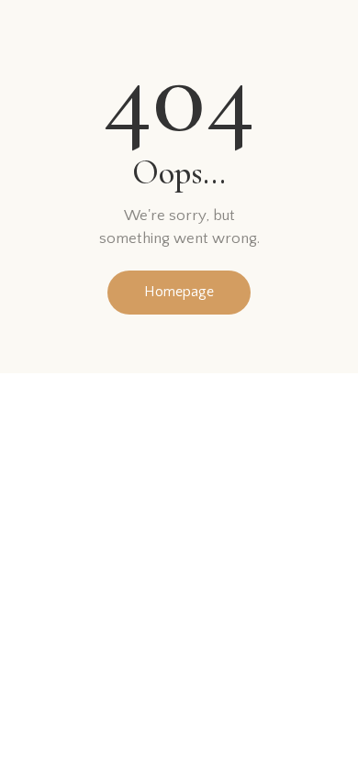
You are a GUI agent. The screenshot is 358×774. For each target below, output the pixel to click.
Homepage (179, 291)
